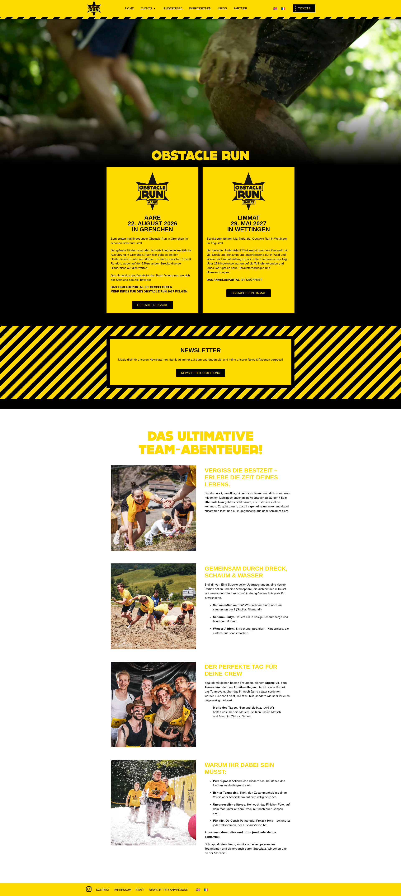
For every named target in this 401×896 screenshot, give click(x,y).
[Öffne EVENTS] (154, 8)
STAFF (140, 889)
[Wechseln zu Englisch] (275, 8)
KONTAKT (103, 889)
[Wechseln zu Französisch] (283, 8)
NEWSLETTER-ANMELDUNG (168, 889)
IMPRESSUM (122, 889)
